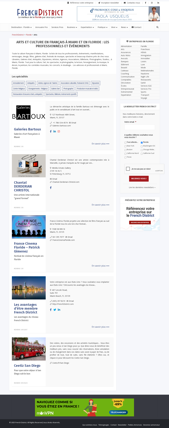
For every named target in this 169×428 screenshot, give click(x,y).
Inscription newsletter (110, 2)
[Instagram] (59, 131)
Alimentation (126, 46)
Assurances (126, 52)
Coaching (125, 73)
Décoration (126, 82)
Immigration (146, 55)
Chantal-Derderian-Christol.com (65, 182)
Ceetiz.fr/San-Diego (60, 363)
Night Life (145, 76)
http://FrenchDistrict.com (63, 304)
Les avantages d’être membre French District (26, 309)
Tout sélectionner (133, 142)
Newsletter (122, 425)
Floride (29, 34)
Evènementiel (126, 92)
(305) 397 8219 (58, 301)
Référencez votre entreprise (81, 2)
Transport (145, 95)
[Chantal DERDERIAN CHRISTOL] (29, 165)
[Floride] (40, 12)
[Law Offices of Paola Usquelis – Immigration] (118, 13)
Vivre (113, 27)
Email (73, 122)
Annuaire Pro (41, 27)
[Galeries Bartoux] (29, 112)
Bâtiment (125, 64)
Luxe (143, 64)
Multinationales (147, 70)
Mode (143, 67)
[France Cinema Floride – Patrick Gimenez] (29, 226)
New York (130, 146)
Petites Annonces (135, 425)
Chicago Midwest (149, 149)
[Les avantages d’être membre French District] (29, 287)
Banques (124, 61)
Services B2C (146, 86)
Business (71, 27)
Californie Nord (133, 153)
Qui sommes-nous (89, 425)
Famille (144, 46)
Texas (129, 157)
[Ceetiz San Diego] (29, 348)
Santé (143, 82)
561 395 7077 (58, 237)
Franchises (145, 49)
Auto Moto (125, 55)
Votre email (130, 122)
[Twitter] (54, 309)
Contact (137, 27)
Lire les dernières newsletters (142, 187)
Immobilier (145, 58)
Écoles (123, 86)
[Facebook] (51, 131)
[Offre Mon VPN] (84, 407)
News (123, 27)
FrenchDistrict (18, 34)
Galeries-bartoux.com (61, 125)
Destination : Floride (20, 27)
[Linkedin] (54, 131)
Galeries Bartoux (27, 129)
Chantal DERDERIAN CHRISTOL (23, 186)
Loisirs (143, 61)
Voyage (144, 98)
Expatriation (86, 27)
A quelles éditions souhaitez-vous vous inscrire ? (138, 136)
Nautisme (145, 73)
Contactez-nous (133, 2)
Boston (129, 149)
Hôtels (143, 52)
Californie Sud (148, 153)
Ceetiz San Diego (27, 366)
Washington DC (149, 146)
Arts (122, 49)
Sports (143, 92)
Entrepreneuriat (127, 89)
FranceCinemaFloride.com (63, 240)
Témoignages (103, 425)
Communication (128, 76)
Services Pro (146, 89)
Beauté (124, 67)
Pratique (101, 27)
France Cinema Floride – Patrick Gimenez (27, 247)
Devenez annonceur (151, 425)
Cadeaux (124, 70)
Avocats (124, 58)
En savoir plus (100, 143)
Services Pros (57, 27)
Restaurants (146, 79)
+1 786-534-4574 (60, 122)
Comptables (126, 79)
